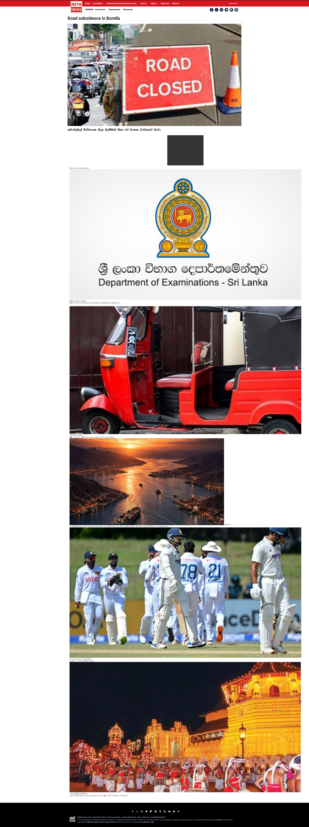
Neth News (72, 819)
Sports (143, 3)
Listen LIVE (233, 3)
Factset (220, 820)
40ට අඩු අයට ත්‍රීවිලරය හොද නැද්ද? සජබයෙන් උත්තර (92, 437)
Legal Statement (112, 822)
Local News (97, 3)
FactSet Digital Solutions (97, 822)
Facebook (211, 10)
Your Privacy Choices (113, 817)
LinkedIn (236, 10)
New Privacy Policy (99, 817)
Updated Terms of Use (84, 817)
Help (138, 817)
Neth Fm (175, 3)
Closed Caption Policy (129, 817)
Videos (154, 3)
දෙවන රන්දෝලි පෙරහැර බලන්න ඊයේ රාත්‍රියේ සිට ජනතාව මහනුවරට (99, 795)
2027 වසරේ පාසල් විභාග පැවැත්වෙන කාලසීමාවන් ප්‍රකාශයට (95, 303)
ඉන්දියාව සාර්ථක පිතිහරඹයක (82, 661)
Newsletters (169, 811)
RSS (165, 811)
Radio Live (165, 3)
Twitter (216, 10)
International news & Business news (121, 3)
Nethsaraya (128, 9)
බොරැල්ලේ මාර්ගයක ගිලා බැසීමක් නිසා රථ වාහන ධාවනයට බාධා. (114, 129)
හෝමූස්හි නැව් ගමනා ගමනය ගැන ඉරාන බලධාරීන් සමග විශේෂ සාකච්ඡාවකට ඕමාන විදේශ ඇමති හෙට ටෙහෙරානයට (119, 526)
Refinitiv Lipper (149, 822)
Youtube (226, 10)
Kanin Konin (100, 9)
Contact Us (145, 817)
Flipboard (231, 10)
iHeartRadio (178, 811)
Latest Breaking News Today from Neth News (76, 7)
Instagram (221, 10)
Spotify (174, 811)
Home (87, 3)
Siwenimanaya (114, 9)
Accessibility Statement (157, 817)
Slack (160, 811)
